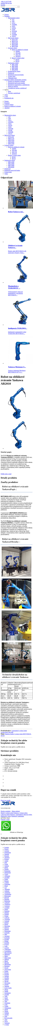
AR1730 (17, 54)
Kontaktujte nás (8, 98)
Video (6, 95)
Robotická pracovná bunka (16, 74)
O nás (6, 96)
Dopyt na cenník (5, 800)
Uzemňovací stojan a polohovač (17, 88)
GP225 (14, 36)
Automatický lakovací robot (24, 814)
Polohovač (11, 73)
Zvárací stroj (11, 76)
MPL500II (15, 68)
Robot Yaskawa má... (16, 212)
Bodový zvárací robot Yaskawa (10, 813)
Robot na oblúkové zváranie (20, 49)
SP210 (17, 61)
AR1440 (17, 53)
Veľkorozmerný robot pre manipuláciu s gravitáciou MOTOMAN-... (15, 293)
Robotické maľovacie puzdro (16, 83)
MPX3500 (15, 46)
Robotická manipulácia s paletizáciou (19, 84)
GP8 (13, 21)
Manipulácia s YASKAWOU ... (14, 287)
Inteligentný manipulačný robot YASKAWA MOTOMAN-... (17, 332)
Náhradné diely (12, 78)
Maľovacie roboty (13, 38)
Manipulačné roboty (14, 18)
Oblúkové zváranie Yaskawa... (15, 247)
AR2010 (17, 56)
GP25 (13, 26)
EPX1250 (15, 39)
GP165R (14, 31)
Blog (9, 91)
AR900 (17, 51)
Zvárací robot (23, 813)
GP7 (13, 19)
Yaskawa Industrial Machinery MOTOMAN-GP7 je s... (17, 371)
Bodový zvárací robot (18, 58)
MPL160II (15, 64)
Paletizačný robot (6, 816)
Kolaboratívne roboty (14, 71)
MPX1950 (15, 43)
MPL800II (15, 69)
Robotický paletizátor (17, 816)
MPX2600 (15, 44)
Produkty (7, 16)
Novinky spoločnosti (14, 93)
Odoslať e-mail (5, 819)
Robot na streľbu (13, 86)
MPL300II (15, 66)
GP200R (14, 34)
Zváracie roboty (12, 48)
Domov (6, 14)
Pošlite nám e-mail (6, 474)
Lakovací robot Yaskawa (8, 814)
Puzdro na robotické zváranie (16, 81)
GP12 (13, 23)
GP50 (13, 29)
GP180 (14, 33)
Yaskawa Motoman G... (17, 367)
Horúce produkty (6, 811)
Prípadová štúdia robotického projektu (15, 79)
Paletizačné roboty (13, 63)
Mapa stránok (16, 811)
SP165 (17, 59)
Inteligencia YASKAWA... (17, 328)
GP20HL (14, 24)
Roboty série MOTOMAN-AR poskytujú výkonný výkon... (17, 252)
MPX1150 (15, 41)
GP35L (14, 28)
